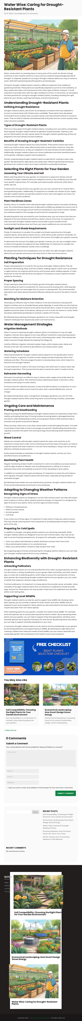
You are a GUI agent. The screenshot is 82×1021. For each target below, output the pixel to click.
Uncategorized (20, 13)
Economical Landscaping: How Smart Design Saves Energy (58, 712)
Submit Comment (65, 793)
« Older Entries (10, 730)
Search (35, 812)
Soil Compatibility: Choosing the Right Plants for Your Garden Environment (21, 712)
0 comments (33, 13)
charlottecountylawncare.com (40, 1018)
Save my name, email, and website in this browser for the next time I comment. (40, 788)
